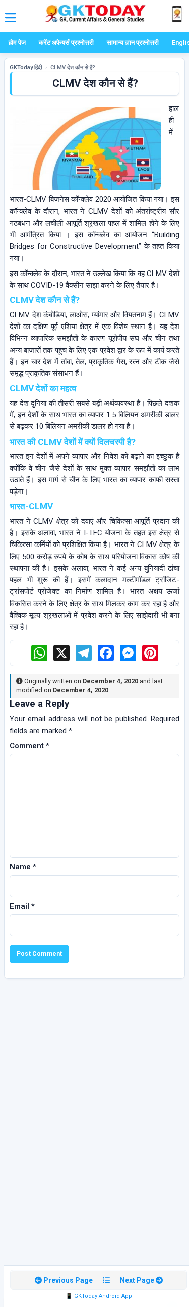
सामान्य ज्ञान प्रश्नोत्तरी (133, 42)
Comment (29, 745)
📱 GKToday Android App (99, 1296)
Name (23, 867)
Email (22, 906)
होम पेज (17, 42)
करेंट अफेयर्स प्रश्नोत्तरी (66, 42)
